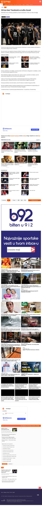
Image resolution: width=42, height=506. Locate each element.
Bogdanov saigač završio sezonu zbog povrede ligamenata (6, 471)
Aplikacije (5, 492)
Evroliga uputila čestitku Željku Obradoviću (14, 179)
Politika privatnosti (29, 496)
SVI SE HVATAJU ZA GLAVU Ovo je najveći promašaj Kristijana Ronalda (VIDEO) (34, 398)
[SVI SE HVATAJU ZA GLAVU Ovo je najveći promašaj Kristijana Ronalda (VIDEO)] (35, 395)
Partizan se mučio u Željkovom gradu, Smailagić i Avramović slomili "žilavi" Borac (9, 438)
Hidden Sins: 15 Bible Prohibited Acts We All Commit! (33, 164)
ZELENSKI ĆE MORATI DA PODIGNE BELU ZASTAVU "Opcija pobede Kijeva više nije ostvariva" (21, 398)
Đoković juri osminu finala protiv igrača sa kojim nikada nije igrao (9, 435)
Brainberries (34, 152)
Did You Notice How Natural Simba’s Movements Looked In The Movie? (7, 164)
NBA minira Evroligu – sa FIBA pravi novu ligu (14, 57)
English (14, 492)
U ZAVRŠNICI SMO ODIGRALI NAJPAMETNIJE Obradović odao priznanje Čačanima (7, 386)
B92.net (31, 4)
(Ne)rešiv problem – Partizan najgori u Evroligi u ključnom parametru (14, 173)
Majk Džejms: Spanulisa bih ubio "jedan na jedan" (34, 179)
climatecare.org (19, 501)
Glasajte (5, 463)
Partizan (6, 4)
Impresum (16, 496)
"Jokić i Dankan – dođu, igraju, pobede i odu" (9, 479)
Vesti (1, 4)
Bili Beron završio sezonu (33, 172)
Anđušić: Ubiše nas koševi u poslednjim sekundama (34, 185)
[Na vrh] (40, 488)
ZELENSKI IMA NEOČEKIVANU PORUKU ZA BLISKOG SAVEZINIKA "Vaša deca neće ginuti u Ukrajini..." (21, 386)
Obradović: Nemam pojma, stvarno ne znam (14, 185)
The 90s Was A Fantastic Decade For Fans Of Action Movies (20, 151)
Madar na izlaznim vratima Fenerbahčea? (13, 63)
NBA (2, 467)
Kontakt (13, 496)
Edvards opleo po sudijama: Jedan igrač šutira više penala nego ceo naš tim (8, 481)
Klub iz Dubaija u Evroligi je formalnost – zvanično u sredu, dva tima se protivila (34, 57)
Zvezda (11, 4)
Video (2, 492)
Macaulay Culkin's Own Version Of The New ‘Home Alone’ (7, 151)
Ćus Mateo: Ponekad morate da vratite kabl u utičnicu (34, 63)
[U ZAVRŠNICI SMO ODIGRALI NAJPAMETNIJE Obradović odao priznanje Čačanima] (7, 383)
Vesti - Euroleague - (5, 2)
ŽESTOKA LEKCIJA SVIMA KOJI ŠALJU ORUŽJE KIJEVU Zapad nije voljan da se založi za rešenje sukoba (7, 398)
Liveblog (27, 4)
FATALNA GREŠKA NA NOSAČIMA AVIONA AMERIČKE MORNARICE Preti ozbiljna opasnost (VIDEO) (35, 386)
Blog (8, 492)
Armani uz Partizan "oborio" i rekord (14, 191)
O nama (10, 492)
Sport (3, 425)
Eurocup (19, 4)
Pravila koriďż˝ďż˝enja (22, 496)
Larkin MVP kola (32, 190)
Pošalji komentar (34, 200)
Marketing (9, 496)
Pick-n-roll (15, 4)
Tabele (23, 4)
